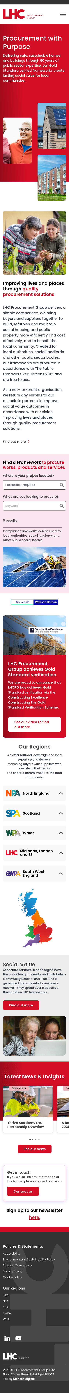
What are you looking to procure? (31, 496)
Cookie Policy (12, 1277)
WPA (6, 1319)
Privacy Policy (12, 1271)
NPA (5, 1301)
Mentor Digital (24, 1379)
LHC (5, 1295)
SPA (5, 1307)
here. (34, 1217)
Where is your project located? (28, 475)
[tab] (30, 1139)
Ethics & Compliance (18, 1265)
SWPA (7, 1313)
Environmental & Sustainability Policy (29, 1259)
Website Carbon (46, 602)
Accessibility (11, 1253)
